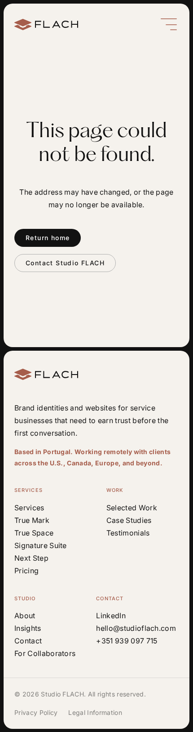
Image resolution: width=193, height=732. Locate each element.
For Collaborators (44, 653)
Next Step (31, 557)
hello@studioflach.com (136, 628)
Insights (27, 628)
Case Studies (129, 520)
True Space (33, 532)
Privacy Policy (35, 712)
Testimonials (128, 532)
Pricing (26, 570)
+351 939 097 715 (126, 640)
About (24, 615)
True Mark (31, 520)
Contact (28, 640)
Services (29, 507)
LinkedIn (111, 615)
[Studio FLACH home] (46, 24)
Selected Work (131, 507)
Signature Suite (40, 545)
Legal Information (95, 712)
